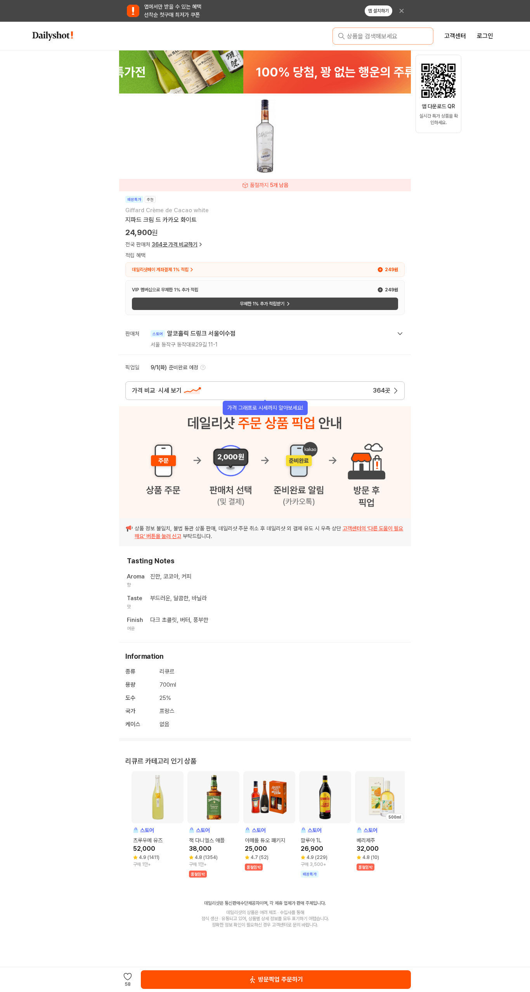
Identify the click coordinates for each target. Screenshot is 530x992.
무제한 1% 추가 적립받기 (262, 303)
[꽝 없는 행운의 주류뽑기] (265, 71)
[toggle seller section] (400, 333)
